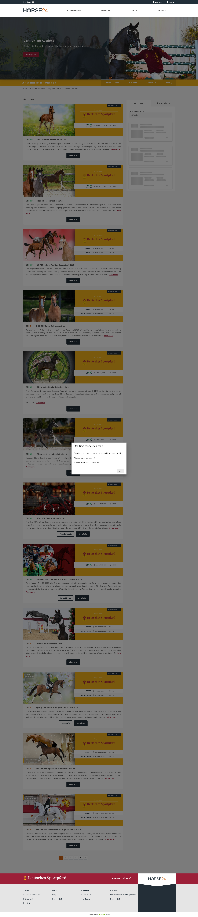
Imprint (26, 903)
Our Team (85, 899)
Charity (134, 10)
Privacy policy (29, 899)
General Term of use (32, 895)
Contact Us (86, 895)
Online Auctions (74, 10)
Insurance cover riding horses (123, 895)
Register (158, 2)
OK (120, 471)
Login (171, 2)
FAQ (54, 895)
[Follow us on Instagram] (130, 878)
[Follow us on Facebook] (124, 878)
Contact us (161, 10)
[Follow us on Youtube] (127, 878)
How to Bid (105, 10)
